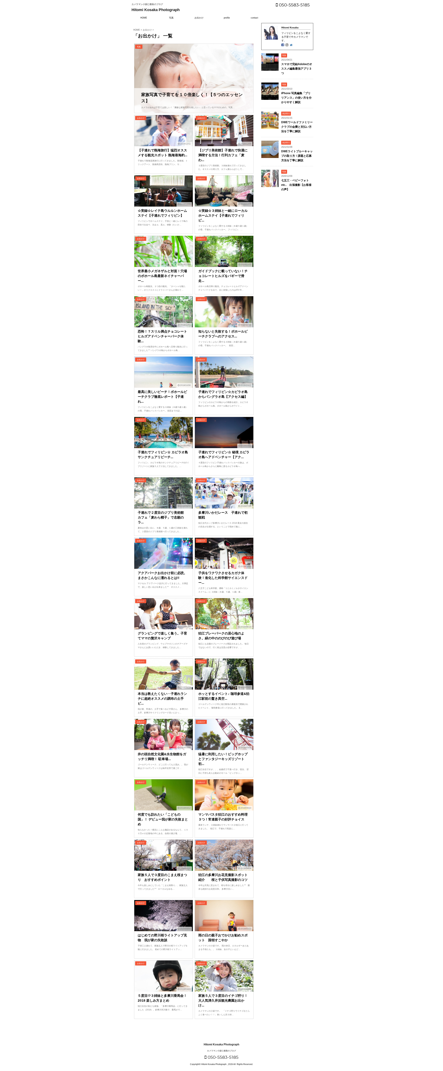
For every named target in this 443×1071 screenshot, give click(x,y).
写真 (171, 17)
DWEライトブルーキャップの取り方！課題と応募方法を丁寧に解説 (297, 156)
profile (227, 17)
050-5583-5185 (294, 4)
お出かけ (199, 17)
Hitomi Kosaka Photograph (156, 10)
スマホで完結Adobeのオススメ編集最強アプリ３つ (296, 69)
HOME (143, 17)
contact (254, 17)
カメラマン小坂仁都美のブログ (221, 1051)
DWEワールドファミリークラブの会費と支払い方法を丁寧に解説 (297, 127)
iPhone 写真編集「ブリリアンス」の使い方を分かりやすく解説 (296, 98)
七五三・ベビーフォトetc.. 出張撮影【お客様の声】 (296, 185)
